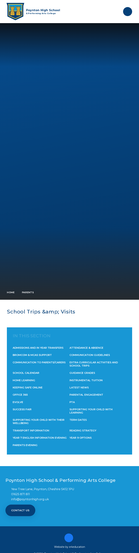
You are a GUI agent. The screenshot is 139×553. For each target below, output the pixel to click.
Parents (28, 292)
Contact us (20, 510)
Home (10, 292)
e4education (77, 546)
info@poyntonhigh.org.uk (30, 499)
